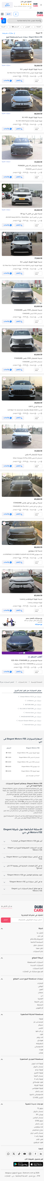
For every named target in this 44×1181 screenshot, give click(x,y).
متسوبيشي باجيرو (36, 1095)
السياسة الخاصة (37, 942)
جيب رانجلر (39, 1092)
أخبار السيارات (38, 969)
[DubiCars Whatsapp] (8, 1154)
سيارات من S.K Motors (33, 701)
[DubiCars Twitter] (14, 1154)
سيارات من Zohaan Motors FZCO (30, 697)
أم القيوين (39, 1008)
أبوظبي (40, 987)
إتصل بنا (40, 933)
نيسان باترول (38, 1067)
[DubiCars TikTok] (19, 1154)
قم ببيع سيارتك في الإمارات (33, 972)
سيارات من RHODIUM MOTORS (31, 717)
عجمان (40, 993)
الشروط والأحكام (36, 939)
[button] (41, 5)
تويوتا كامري (38, 1073)
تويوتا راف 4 (38, 1079)
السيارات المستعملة (35, 962)
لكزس (40, 1028)
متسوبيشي (39, 1047)
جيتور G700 (39, 1121)
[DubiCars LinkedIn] (41, 1154)
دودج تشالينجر (37, 1130)
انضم (6, 920)
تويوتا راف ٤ (39, 1136)
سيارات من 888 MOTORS (33, 705)
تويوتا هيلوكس (37, 1088)
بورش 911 (39, 1115)
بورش (41, 1053)
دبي (42, 996)
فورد (41, 1034)
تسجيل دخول (38, 945)
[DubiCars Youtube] (24, 1154)
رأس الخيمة (38, 1002)
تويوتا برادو (39, 1070)
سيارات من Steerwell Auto (32, 725)
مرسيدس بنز (38, 1022)
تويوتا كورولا (38, 1085)
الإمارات (40, 983)
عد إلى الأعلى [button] (7, 906)
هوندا (41, 1050)
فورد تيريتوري (38, 1143)
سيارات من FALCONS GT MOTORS (30, 709)
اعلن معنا (39, 949)
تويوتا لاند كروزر (37, 1064)
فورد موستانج (38, 1082)
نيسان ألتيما (38, 1076)
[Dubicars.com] (38, 909)
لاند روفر (40, 1038)
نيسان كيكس (38, 1118)
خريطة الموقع (37, 958)
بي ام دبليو (39, 1031)
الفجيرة (40, 999)
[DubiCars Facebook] (35, 1154)
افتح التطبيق (7, 4)
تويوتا (41, 1019)
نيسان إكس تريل (36, 1133)
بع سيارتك (38, 624)
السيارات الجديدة (36, 966)
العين (41, 990)
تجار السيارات (38, 952)
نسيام (40, 1025)
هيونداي (40, 1041)
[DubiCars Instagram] (30, 1154)
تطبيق (8, 14)
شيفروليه (39, 1044)
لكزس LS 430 (38, 1098)
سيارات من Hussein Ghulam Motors (29, 721)
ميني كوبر (39, 1139)
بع (16, 14)
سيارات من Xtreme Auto (33, 713)
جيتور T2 (40, 1109)
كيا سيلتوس (38, 1127)
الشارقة (40, 1005)
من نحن (40, 936)
